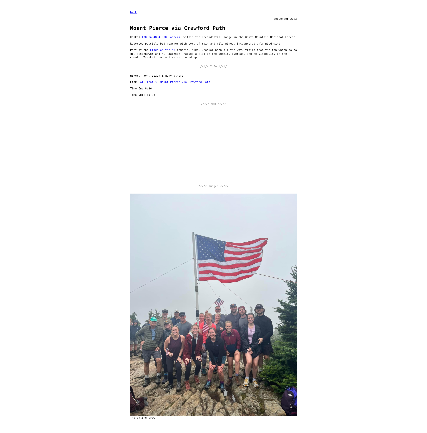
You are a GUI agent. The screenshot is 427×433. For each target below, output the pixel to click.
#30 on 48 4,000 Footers (161, 37)
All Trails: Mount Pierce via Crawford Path (175, 82)
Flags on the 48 (162, 50)
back (133, 12)
